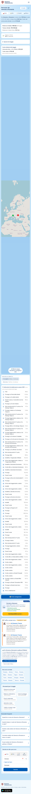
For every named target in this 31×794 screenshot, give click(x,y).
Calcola (15, 769)
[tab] (4, 13)
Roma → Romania (19, 672)
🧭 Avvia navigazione (15, 597)
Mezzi (24, 754)
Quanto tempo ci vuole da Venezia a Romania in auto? (15, 723)
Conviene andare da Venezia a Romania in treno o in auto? (15, 736)
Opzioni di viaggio (8, 42)
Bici (12, 754)
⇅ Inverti (23, 8)
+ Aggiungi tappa (7, 762)
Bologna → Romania (19, 677)
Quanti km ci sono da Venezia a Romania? (15, 717)
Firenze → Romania (7, 680)
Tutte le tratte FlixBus (8, 664)
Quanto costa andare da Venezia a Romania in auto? (15, 729)
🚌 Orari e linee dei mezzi (9, 660)
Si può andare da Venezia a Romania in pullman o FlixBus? (15, 743)
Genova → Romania (19, 680)
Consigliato (10, 379)
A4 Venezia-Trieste (16, 623)
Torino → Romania (7, 677)
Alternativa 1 (10, 382)
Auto (7, 754)
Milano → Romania (7, 674)
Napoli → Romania (18, 674)
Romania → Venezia (8, 672)
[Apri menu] (28, 2)
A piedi (18, 754)
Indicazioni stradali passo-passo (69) (15, 388)
